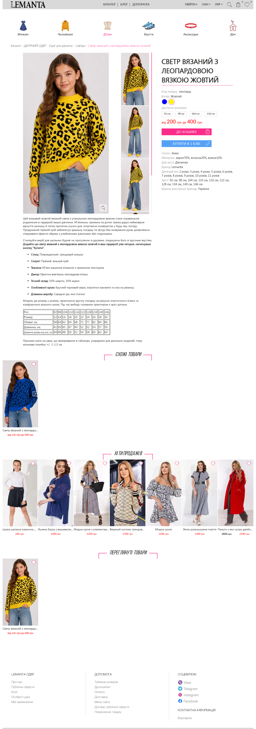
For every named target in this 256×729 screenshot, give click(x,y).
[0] (247, 6)
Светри (80, 46)
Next (33, 361)
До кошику (186, 131)
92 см (167, 113)
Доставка (101, 697)
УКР (219, 4)
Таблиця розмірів (106, 682)
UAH (206, 4)
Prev (7, 361)
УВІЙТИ (191, 4)
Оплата (100, 692)
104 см (195, 113)
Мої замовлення (22, 702)
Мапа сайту (102, 702)
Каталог (109, 4)
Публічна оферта (22, 687)
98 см (181, 113)
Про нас (16, 682)
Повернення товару (108, 712)
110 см (211, 113)
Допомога (141, 4)
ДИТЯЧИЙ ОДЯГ (35, 46)
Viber (187, 682)
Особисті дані (20, 697)
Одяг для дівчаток (61, 46)
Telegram (191, 689)
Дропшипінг (103, 687)
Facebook (191, 701)
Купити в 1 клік (186, 143)
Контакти (185, 718)
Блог (124, 4)
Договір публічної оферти (112, 707)
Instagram (191, 695)
